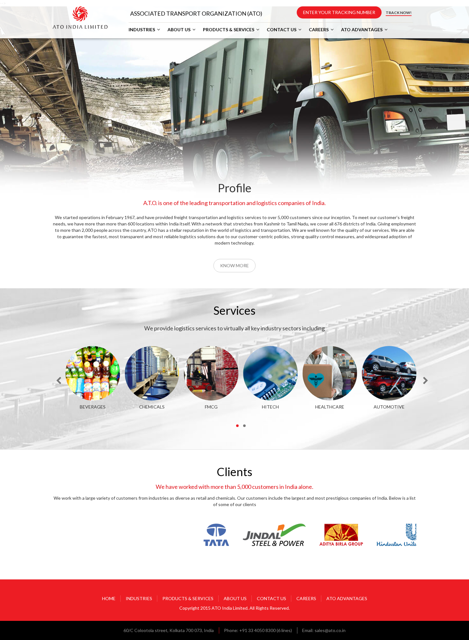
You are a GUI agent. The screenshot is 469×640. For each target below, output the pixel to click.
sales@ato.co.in (330, 630)
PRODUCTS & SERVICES (228, 29)
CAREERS (319, 29)
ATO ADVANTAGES (362, 29)
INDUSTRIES (142, 29)
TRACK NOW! (399, 12)
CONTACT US (281, 29)
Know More (234, 265)
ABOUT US (179, 29)
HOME (108, 598)
